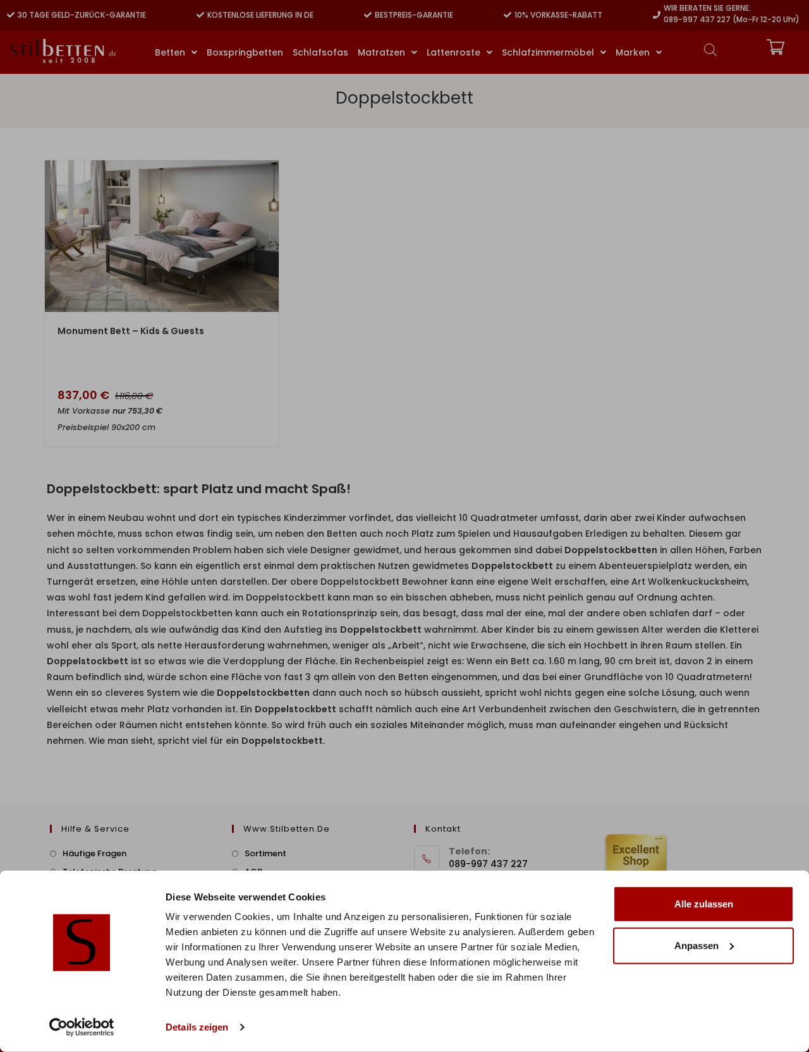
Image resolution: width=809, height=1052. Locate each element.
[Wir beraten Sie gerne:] (656, 15)
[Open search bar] (710, 50)
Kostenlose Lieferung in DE (260, 14)
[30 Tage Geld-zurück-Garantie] (11, 15)
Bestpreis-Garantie (414, 14)
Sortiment (265, 853)
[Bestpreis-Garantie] (368, 15)
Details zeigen (197, 1027)
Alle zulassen (703, 904)
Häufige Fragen (94, 853)
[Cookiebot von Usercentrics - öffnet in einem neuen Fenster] (82, 1027)
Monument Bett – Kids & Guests (131, 331)
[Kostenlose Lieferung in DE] (200, 15)
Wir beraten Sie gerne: (707, 8)
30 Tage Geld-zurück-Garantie (82, 14)
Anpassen (696, 945)
